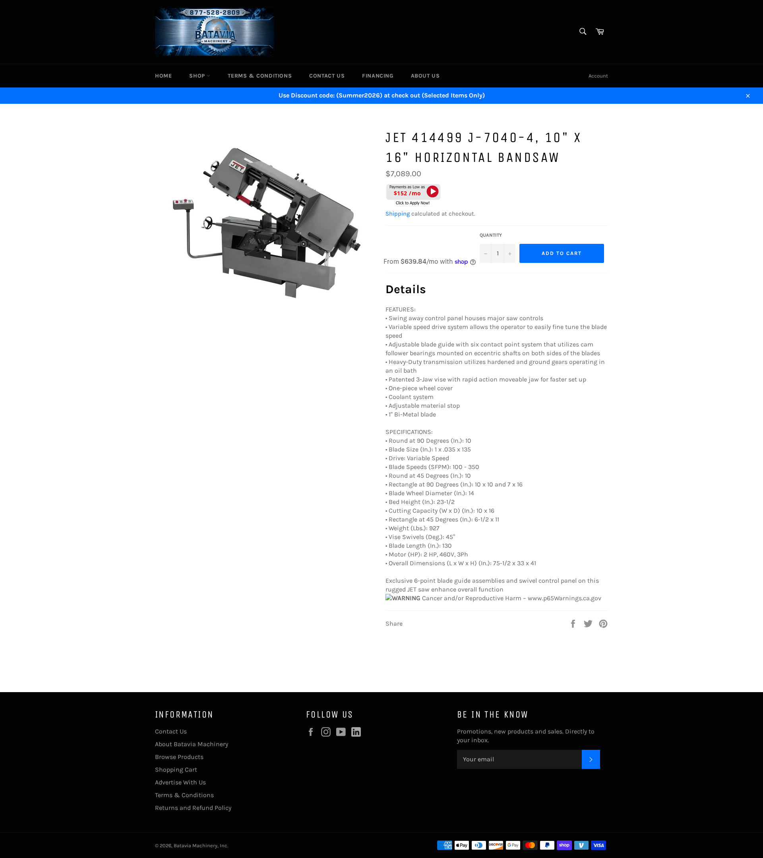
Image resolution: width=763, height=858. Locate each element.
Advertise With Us (180, 782)
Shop (198, 75)
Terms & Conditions (260, 75)
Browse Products (179, 757)
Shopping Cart (176, 769)
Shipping (397, 213)
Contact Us (327, 75)
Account (598, 76)
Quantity (491, 235)
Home (163, 75)
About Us (425, 75)
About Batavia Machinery (191, 744)
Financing (377, 75)
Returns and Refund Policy (193, 807)
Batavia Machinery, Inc (200, 845)
